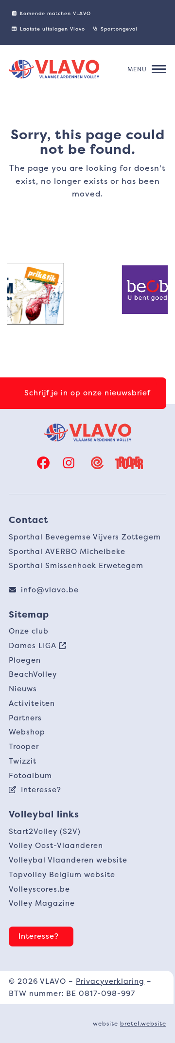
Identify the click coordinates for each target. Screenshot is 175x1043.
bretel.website (143, 1023)
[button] (146, 69)
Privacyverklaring (110, 981)
